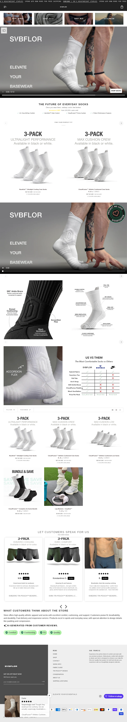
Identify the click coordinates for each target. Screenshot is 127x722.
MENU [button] (55, 651)
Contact (33, 717)
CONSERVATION (58, 674)
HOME (55, 654)
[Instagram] (100, 696)
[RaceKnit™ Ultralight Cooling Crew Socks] (33, 156)
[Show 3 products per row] (116, 410)
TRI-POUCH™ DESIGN (60, 671)
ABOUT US (56, 677)
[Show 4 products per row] (120, 410)
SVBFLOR (9, 717)
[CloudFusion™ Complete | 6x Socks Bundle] (23, 486)
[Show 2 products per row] (112, 410)
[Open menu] (7, 7)
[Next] (121, 123)
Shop (26, 717)
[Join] (42, 681)
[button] (61, 606)
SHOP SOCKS (116, 91)
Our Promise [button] (94, 651)
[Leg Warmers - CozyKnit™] (63, 486)
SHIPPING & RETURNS (60, 681)
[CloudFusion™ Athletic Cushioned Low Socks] (104, 433)
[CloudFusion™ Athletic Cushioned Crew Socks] (93, 156)
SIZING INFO (57, 664)
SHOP (55, 657)
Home (21, 717)
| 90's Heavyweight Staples (80, 1)
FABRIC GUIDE (58, 667)
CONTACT (56, 661)
